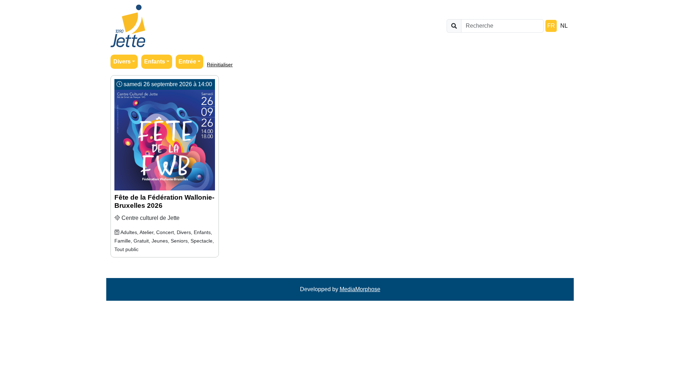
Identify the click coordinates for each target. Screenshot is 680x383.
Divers (122, 62)
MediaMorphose (360, 289)
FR (551, 26)
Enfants (154, 62)
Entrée (187, 62)
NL (564, 26)
